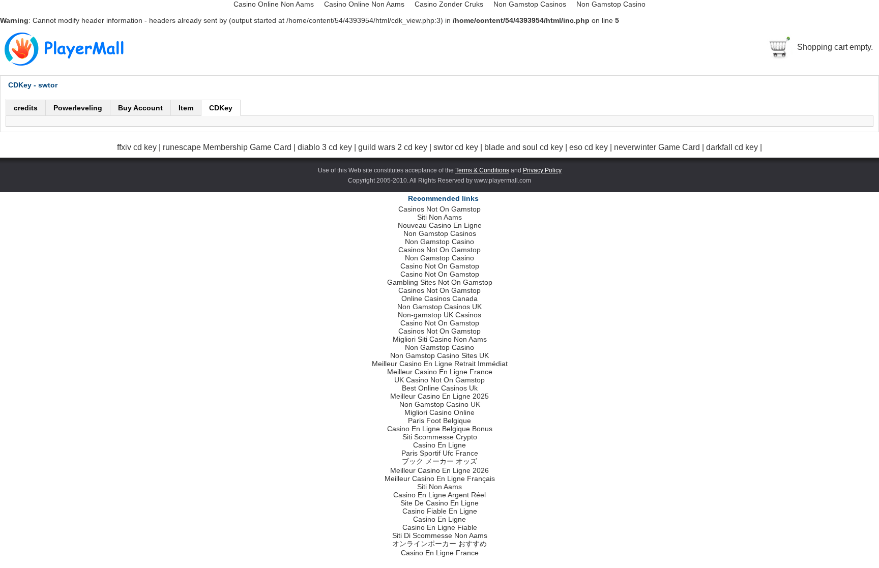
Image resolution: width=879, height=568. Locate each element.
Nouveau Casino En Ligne (440, 225)
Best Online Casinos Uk (440, 388)
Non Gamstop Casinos (439, 233)
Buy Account (140, 108)
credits (26, 108)
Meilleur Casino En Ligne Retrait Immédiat (440, 364)
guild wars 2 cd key (393, 147)
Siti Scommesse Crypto (439, 437)
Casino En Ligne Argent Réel (439, 495)
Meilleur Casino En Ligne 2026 (439, 470)
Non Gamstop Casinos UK (439, 307)
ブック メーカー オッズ (439, 461)
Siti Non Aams (439, 217)
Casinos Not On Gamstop (439, 209)
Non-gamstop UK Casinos (439, 315)
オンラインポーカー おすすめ (439, 544)
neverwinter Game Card (658, 147)
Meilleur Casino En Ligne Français (440, 478)
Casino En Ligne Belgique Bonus (439, 429)
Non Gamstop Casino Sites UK (439, 355)
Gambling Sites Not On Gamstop (439, 282)
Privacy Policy (542, 170)
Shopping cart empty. (835, 47)
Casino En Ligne (439, 445)
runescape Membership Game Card (228, 147)
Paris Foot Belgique (439, 420)
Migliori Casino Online (439, 412)
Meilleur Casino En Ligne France (439, 372)
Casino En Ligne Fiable (439, 527)
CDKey (220, 108)
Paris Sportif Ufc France (439, 453)
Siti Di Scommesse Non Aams (439, 535)
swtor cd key (456, 147)
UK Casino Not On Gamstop (439, 380)
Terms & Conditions (482, 170)
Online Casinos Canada (439, 298)
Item (186, 108)
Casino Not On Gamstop (439, 266)
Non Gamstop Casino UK (439, 404)
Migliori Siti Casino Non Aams (440, 339)
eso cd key (589, 147)
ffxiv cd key (138, 147)
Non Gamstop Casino (439, 241)
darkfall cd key (733, 147)
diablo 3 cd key (326, 147)
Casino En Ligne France (440, 553)
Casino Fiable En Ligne (439, 511)
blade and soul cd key (524, 147)
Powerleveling (77, 108)
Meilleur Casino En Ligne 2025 (439, 396)
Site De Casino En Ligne (439, 503)
